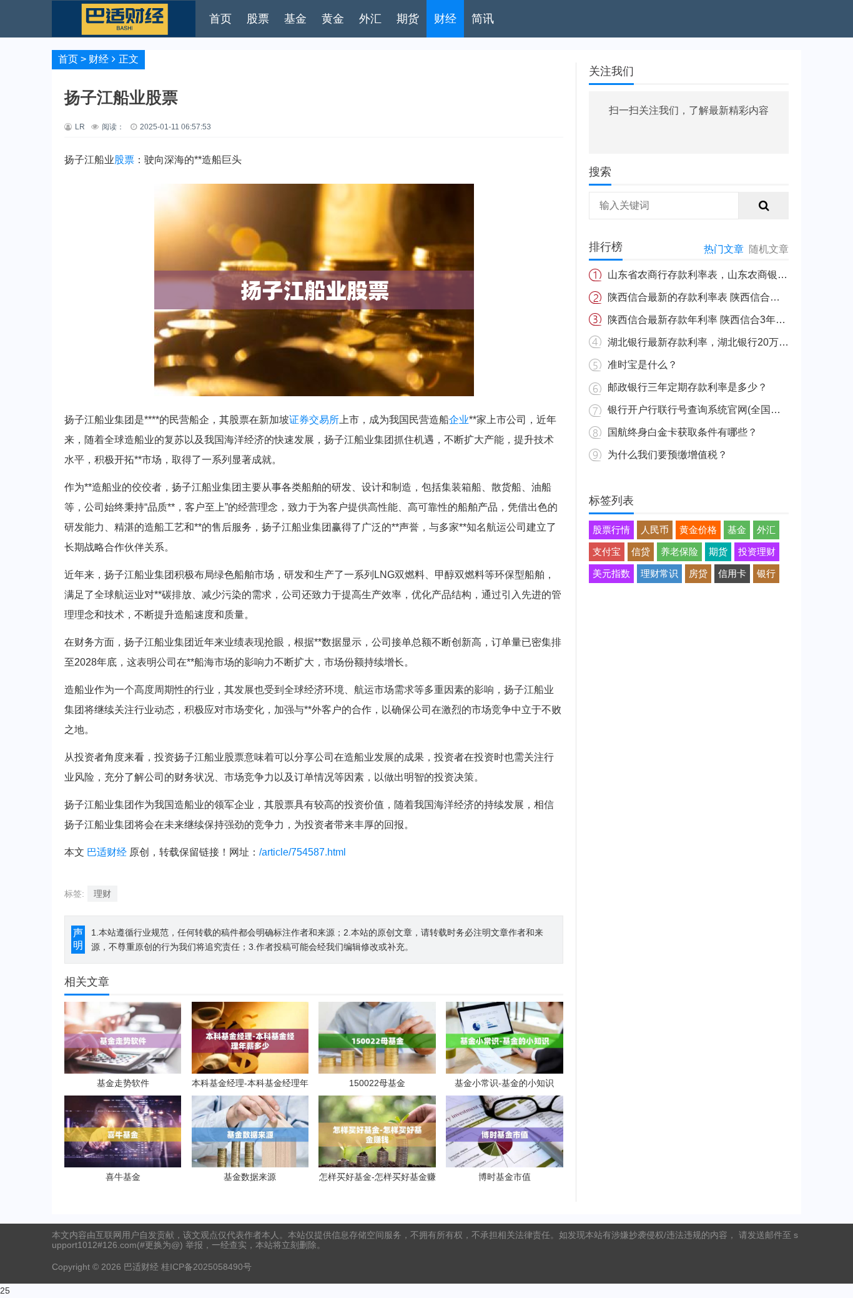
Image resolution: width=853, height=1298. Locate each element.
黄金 (333, 18)
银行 (766, 573)
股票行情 (611, 529)
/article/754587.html (302, 852)
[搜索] (764, 205)
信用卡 (732, 573)
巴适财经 (107, 852)
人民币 (655, 529)
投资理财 (757, 551)
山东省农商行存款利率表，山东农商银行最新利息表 (722, 274)
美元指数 (611, 573)
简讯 (482, 18)
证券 (299, 419)
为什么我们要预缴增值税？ (667, 454)
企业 (459, 419)
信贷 (640, 551)
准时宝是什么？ (643, 364)
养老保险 (679, 551)
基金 (295, 18)
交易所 (324, 419)
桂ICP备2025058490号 (205, 1267)
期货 (408, 18)
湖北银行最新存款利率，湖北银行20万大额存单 (713, 342)
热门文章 (724, 249)
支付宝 (607, 551)
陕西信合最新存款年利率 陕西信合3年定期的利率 (717, 319)
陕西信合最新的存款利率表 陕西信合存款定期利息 (719, 297)
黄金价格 (698, 529)
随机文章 (769, 249)
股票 (258, 18)
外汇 (370, 18)
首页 (220, 18)
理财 (102, 894)
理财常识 (659, 573)
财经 (445, 18)
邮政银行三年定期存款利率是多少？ (687, 387)
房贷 (698, 573)
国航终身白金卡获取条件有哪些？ (682, 432)
